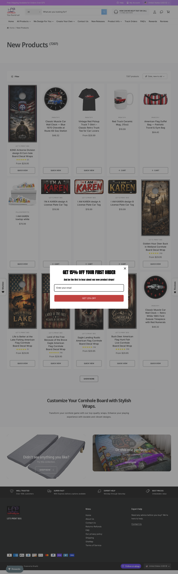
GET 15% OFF (89, 298)
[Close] (125, 268)
